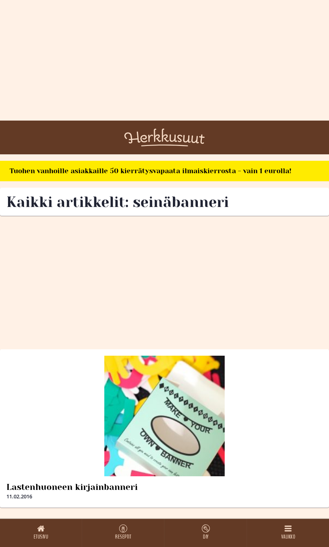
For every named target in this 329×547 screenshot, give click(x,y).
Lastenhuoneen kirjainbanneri (72, 487)
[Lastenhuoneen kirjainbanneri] (164, 416)
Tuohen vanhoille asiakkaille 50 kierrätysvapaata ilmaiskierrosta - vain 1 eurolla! (150, 171)
